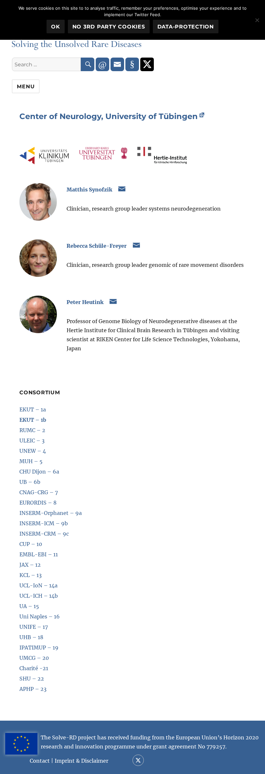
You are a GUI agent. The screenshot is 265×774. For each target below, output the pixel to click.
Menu (26, 86)
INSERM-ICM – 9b (43, 523)
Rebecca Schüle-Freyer (97, 246)
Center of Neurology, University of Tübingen (108, 116)
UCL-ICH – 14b (38, 596)
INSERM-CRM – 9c (44, 533)
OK (55, 27)
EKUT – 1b (32, 420)
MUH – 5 (31, 461)
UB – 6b (29, 482)
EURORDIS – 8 (38, 502)
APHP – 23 (33, 689)
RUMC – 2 (32, 430)
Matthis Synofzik (89, 189)
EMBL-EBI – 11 (38, 554)
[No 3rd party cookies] (257, 20)
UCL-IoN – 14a (38, 585)
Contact (40, 761)
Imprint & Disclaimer (81, 761)
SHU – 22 (31, 678)
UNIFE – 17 (33, 627)
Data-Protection (185, 27)
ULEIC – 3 (32, 440)
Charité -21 (33, 668)
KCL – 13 (30, 575)
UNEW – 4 (32, 451)
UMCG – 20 (34, 658)
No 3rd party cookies (108, 27)
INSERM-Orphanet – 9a (50, 513)
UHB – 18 (31, 637)
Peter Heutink (85, 302)
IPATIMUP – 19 (38, 647)
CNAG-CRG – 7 (38, 492)
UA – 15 (29, 606)
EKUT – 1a (32, 409)
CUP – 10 (30, 544)
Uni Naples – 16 (39, 616)
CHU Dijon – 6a (39, 471)
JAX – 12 (30, 564)
